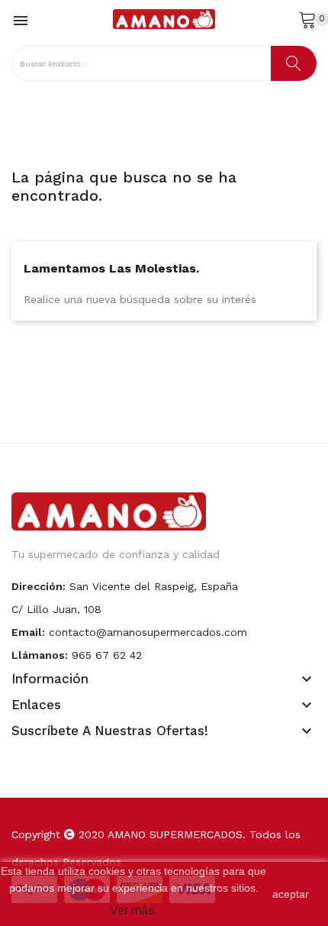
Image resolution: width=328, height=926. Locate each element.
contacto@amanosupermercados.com (148, 632)
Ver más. (133, 910)
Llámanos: (39, 655)
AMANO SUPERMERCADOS (175, 834)
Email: (28, 632)
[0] (307, 19)
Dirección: (38, 586)
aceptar (290, 894)
